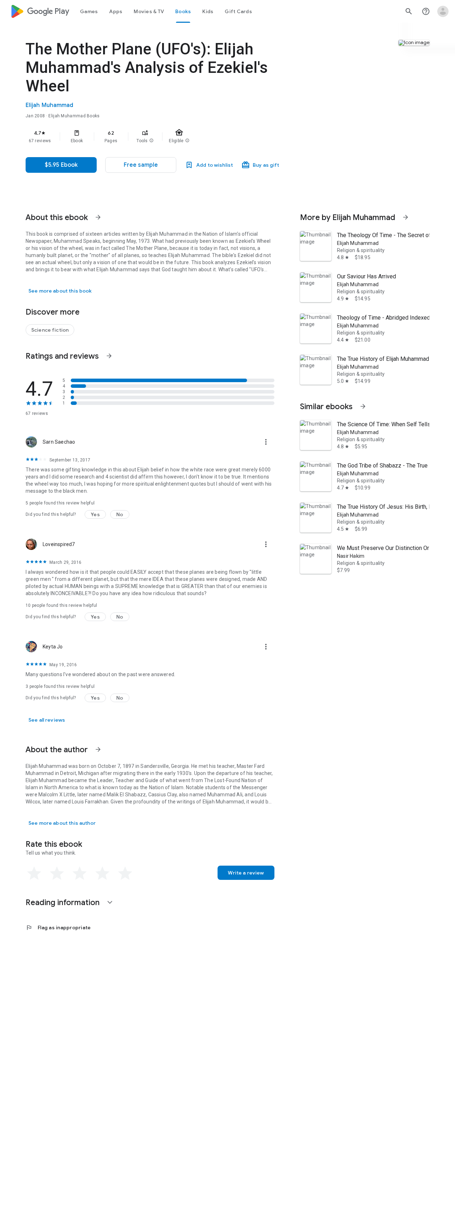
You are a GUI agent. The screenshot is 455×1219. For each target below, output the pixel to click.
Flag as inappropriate (58, 927)
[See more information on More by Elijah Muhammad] (405, 217)
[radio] (34, 873)
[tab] (88, 11)
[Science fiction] (50, 330)
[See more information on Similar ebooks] (362, 406)
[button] (151, 140)
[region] (168, 136)
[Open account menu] (442, 11)
